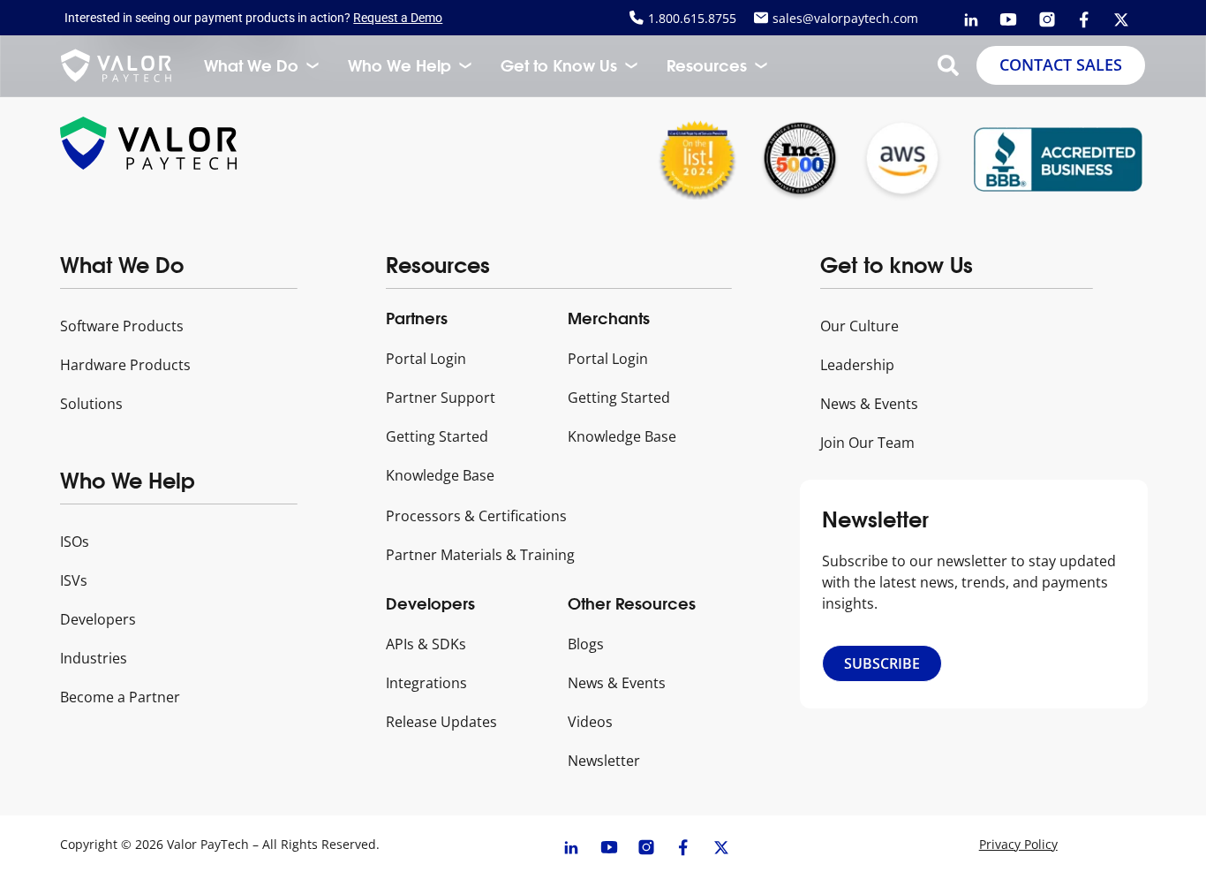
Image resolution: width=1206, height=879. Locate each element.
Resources (707, 65)
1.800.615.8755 (692, 18)
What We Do (251, 65)
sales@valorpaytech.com (845, 18)
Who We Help (399, 65)
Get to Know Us (559, 65)
